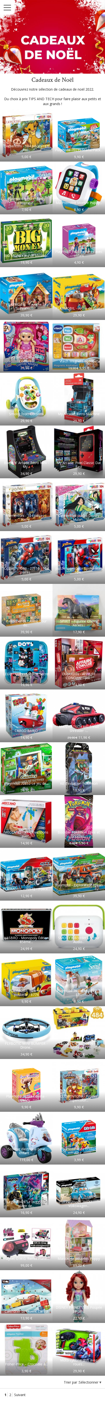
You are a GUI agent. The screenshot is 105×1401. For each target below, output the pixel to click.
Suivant (20, 1394)
